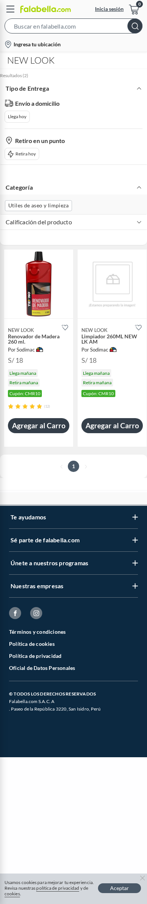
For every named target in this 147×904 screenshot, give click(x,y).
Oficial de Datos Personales (42, 668)
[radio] (11, 406)
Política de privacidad (35, 656)
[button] (73, 27)
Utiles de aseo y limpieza (38, 205)
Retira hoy (25, 154)
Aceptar (119, 888)
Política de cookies (32, 644)
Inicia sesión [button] (109, 9)
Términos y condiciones (37, 632)
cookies (12, 893)
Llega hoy (17, 116)
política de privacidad (57, 888)
